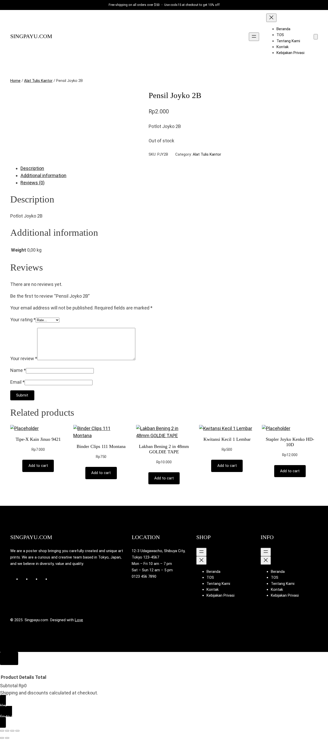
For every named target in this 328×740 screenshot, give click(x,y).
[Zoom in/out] (2, 731)
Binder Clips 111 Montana (101, 446)
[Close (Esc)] (17, 731)
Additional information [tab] (43, 175)
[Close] (9, 658)
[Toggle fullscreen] (7, 731)
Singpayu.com (31, 36)
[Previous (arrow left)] (2, 738)
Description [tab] (32, 168)
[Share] (12, 731)
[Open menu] (254, 37)
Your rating (23, 319)
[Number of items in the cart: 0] (316, 36)
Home (15, 80)
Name (18, 370)
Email (17, 382)
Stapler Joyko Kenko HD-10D (290, 442)
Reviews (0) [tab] (32, 182)
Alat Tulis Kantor (38, 80)
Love (79, 620)
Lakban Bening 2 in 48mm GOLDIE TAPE (164, 449)
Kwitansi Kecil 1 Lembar (227, 439)
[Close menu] (271, 18)
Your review (23, 358)
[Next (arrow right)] (7, 738)
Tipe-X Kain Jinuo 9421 (38, 439)
